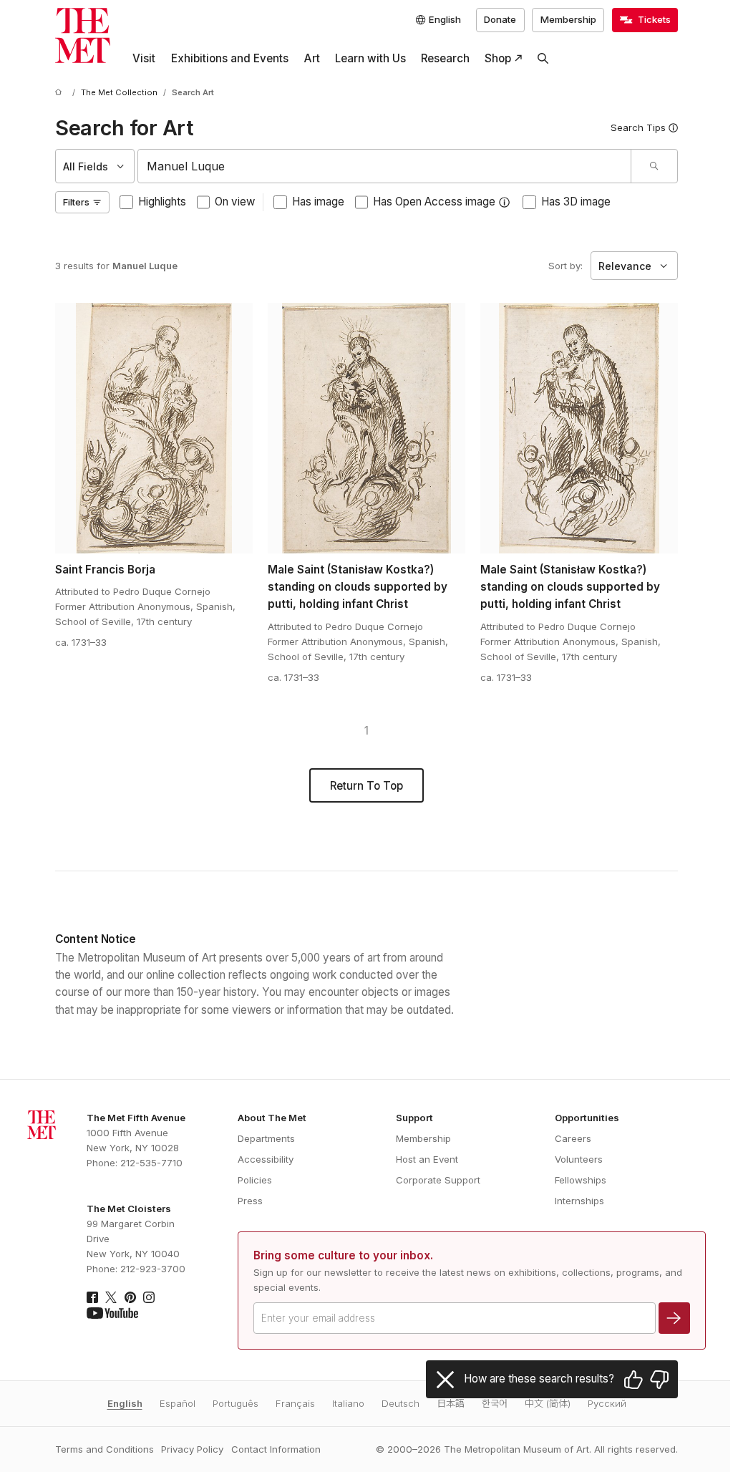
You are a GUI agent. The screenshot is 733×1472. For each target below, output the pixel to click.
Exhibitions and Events (229, 58)
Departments (266, 1138)
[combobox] (384, 166)
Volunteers (579, 1159)
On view (235, 201)
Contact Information (276, 1449)
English (124, 1403)
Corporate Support (438, 1180)
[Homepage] (82, 35)
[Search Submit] (654, 166)
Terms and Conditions (104, 1449)
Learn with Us (370, 58)
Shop (498, 58)
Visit (143, 58)
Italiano (348, 1403)
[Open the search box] (543, 59)
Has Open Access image (434, 201)
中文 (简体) (548, 1403)
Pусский (607, 1403)
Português (235, 1403)
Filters (76, 202)
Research (445, 58)
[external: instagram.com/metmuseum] (149, 1297)
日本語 (451, 1403)
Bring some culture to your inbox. (343, 1255)
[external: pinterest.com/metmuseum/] (130, 1297)
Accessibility (265, 1159)
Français (295, 1403)
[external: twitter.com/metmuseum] (111, 1297)
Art (312, 58)
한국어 (495, 1403)
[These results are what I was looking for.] (633, 1379)
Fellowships (580, 1180)
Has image (318, 201)
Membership (568, 19)
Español (177, 1403)
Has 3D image (576, 201)
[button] (504, 202)
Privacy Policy (192, 1449)
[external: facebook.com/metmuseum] (92, 1297)
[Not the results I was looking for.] (659, 1379)
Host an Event (427, 1159)
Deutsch (400, 1403)
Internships (579, 1200)
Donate (500, 19)
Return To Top (366, 786)
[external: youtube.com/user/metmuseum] (112, 1313)
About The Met (272, 1117)
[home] (61, 93)
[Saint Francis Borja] (154, 428)
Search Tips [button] (638, 127)
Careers (573, 1138)
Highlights (162, 201)
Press (250, 1200)
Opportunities (587, 1117)
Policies (255, 1180)
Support (414, 1117)
